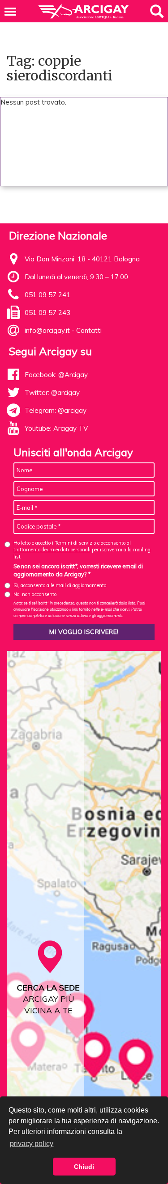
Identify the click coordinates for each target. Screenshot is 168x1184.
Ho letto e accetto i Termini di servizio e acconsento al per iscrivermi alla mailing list (82, 550)
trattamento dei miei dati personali (51, 549)
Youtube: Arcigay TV (56, 428)
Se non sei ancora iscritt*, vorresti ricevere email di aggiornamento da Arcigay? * (78, 570)
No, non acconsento (34, 594)
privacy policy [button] (31, 1143)
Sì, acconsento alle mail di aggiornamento (59, 585)
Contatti (89, 330)
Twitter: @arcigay (52, 392)
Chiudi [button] (84, 1166)
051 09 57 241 (47, 294)
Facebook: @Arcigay (56, 374)
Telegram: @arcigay (55, 410)
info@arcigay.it (47, 330)
